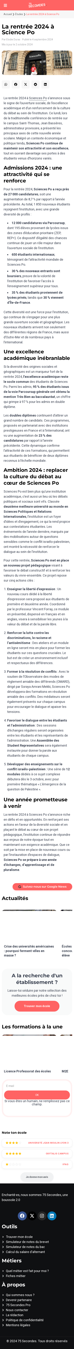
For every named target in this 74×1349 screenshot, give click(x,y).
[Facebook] (22, 1215)
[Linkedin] (51, 1215)
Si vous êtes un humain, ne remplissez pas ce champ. (37, 1102)
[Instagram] (42, 1215)
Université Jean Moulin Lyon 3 (48, 1142)
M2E (65, 1071)
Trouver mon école (37, 1006)
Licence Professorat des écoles (27, 1071)
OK (37, 1095)
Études (19, 14)
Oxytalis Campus (57, 1153)
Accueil (8, 14)
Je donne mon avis (37, 1177)
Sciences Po (38, 98)
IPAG (65, 1164)
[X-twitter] (32, 1215)
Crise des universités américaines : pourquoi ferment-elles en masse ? (29, 950)
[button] (6, 84)
